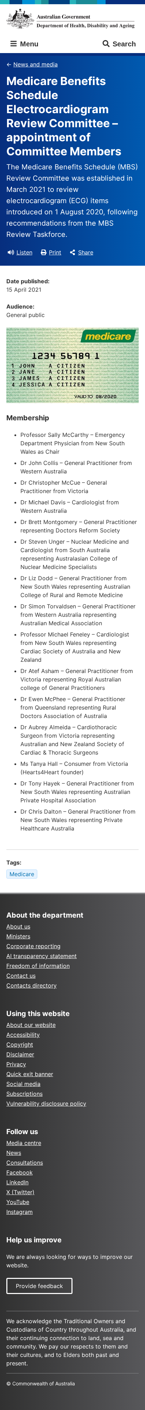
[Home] (72, 18)
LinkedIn (17, 1182)
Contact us (21, 975)
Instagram (19, 1211)
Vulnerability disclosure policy (46, 1103)
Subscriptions (24, 1093)
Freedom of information (38, 965)
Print (55, 252)
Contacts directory (31, 985)
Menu (28, 44)
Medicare (22, 874)
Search (124, 44)
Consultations (24, 1162)
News (13, 1152)
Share (85, 252)
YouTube (17, 1201)
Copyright (19, 1044)
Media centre (23, 1142)
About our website (31, 1024)
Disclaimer (20, 1054)
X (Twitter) (20, 1192)
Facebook (19, 1172)
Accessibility (23, 1034)
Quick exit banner (29, 1074)
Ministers (18, 936)
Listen (24, 252)
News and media (35, 64)
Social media (23, 1083)
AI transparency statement (41, 955)
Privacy (16, 1064)
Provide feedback (39, 1285)
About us (18, 926)
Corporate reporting (33, 946)
